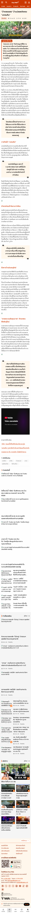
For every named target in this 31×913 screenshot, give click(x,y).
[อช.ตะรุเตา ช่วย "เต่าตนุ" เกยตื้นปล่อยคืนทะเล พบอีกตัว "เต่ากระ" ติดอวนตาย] (6, 730)
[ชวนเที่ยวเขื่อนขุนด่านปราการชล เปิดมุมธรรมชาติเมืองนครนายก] (8, 804)
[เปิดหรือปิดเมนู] (25, 2)
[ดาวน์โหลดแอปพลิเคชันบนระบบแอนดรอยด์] (15, 866)
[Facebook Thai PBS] (2, 886)
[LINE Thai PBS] (16, 886)
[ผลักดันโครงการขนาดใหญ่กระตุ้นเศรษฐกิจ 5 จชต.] (23, 788)
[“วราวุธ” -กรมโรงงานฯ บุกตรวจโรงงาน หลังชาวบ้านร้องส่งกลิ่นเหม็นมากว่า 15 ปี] (15, 653)
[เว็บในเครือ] (2, 2)
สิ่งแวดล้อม (4, 18)
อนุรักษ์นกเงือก (5, 464)
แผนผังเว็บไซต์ (4, 845)
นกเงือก (10, 461)
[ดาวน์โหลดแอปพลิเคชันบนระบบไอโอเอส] (15, 862)
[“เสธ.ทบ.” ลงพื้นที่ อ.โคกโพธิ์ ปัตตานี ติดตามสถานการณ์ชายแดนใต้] (6, 581)
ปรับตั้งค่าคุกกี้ (19, 853)
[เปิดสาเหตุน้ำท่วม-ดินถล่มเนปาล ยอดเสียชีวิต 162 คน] (6, 704)
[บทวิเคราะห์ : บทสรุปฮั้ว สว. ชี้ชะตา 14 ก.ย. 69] (23, 804)
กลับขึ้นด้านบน (24, 840)
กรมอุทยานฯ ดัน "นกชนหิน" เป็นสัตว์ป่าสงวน (13, 452)
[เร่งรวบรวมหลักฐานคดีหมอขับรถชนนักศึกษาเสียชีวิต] (8, 820)
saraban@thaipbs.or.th (22, 882)
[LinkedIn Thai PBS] (2, 889)
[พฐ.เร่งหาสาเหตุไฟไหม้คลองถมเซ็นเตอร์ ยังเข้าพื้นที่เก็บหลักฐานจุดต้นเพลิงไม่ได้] (6, 573)
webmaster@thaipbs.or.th (13, 880)
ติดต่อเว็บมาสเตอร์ (20, 848)
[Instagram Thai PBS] (9, 886)
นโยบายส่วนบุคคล (5, 851)
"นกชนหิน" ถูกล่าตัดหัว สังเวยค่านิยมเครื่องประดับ (15, 448)
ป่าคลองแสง (18, 461)
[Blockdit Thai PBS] (27, 886)
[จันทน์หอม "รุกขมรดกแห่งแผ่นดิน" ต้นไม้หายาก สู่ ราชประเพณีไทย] (6, 720)
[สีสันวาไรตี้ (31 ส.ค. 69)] (15, 772)
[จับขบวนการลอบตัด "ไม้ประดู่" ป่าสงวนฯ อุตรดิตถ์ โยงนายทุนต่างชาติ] (15, 627)
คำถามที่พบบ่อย (5, 848)
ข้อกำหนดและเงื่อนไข (20, 845)
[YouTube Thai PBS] (20, 886)
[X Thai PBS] (6, 886)
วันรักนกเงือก (14, 464)
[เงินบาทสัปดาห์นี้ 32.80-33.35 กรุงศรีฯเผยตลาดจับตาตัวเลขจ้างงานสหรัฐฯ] (15, 506)
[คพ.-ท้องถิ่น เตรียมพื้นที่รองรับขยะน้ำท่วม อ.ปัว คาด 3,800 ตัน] (6, 740)
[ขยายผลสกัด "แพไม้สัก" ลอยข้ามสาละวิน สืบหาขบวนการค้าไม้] (15, 679)
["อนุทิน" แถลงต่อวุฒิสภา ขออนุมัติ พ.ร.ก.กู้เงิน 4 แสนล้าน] (6, 598)
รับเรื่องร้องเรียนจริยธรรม (21, 851)
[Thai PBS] (15, 2)
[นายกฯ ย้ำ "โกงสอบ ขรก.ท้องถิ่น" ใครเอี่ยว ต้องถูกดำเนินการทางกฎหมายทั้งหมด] (15, 529)
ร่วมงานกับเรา (4, 853)
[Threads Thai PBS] (13, 886)
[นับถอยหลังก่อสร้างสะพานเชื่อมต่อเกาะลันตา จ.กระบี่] (8, 788)
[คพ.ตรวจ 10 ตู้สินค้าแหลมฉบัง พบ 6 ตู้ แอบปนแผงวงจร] (6, 712)
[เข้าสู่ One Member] (29, 2)
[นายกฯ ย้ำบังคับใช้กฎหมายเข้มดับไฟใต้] (23, 820)
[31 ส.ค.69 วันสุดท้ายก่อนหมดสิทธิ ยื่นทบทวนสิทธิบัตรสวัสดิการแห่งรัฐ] (15, 554)
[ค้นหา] (6, 2)
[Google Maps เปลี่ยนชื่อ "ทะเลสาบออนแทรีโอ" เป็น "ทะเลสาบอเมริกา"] (6, 606)
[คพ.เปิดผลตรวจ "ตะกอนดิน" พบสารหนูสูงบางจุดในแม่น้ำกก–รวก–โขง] (6, 750)
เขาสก (26, 461)
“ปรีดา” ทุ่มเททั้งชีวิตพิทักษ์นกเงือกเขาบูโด (13, 444)
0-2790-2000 (7, 878)
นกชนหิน (4, 461)
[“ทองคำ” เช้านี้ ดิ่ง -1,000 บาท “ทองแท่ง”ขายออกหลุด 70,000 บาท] (6, 589)
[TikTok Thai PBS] (23, 886)
